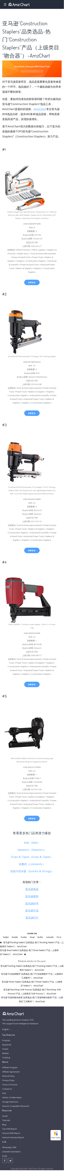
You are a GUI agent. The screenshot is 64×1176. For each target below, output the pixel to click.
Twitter (6, 937)
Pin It (59, 937)
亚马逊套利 (32, 896)
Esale (4, 1156)
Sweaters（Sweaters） (32, 849)
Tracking (6, 1057)
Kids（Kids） (32, 842)
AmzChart (40, 109)
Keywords (6, 1044)
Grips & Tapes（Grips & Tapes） (32, 857)
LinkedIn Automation (11, 1151)
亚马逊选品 (32, 889)
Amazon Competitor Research (15, 1106)
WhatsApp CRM (9, 1147)
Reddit (15, 937)
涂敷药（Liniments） (32, 864)
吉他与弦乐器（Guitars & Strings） (32, 871)
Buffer (40, 937)
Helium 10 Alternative (12, 1097)
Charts (5, 1049)
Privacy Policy (8, 1080)
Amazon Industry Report (13, 1137)
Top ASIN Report (9, 1128)
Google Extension (10, 1101)
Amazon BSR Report (11, 1133)
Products (6, 1040)
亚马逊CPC (32, 917)
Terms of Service (9, 1084)
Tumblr (24, 937)
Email (32, 937)
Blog (4, 1124)
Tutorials (6, 1120)
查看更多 (32, 282)
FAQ (4, 1093)
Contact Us (7, 1089)
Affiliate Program (9, 1067)
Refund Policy (8, 1076)
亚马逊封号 (32, 903)
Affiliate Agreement (11, 1071)
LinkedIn (50, 937)
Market (5, 1053)
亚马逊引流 (32, 910)
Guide (5, 1116)
